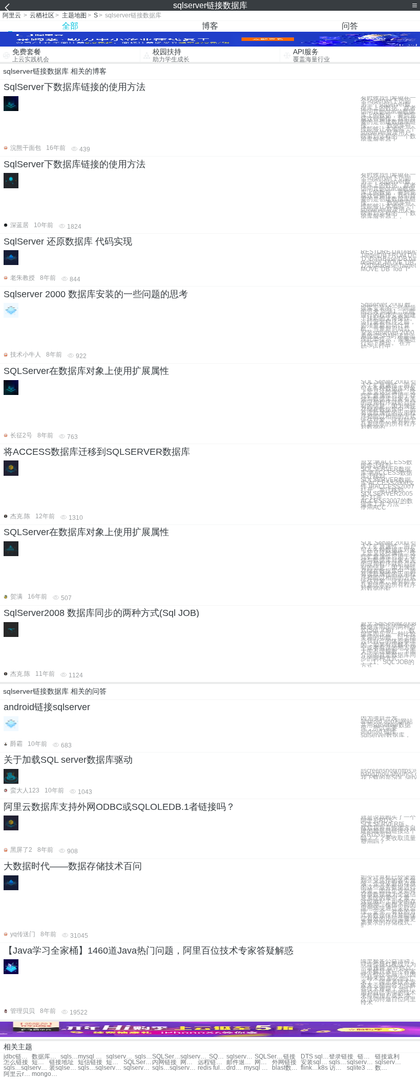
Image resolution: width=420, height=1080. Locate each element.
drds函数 (235, 1068)
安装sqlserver (315, 1062)
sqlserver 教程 (35, 1068)
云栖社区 (42, 15)
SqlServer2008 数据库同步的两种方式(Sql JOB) (101, 613)
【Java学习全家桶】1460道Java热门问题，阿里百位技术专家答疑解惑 (148, 950)
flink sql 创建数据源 (309, 1068)
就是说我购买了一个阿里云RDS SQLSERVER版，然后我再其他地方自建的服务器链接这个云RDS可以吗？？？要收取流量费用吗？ (388, 829)
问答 (350, 25)
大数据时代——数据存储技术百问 (73, 866)
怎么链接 (16, 1062)
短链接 (40, 1062)
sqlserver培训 (337, 1062)
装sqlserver (63, 1068)
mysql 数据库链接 (92, 1057)
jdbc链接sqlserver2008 (18, 1057)
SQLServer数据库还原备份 (217, 1057)
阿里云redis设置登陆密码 (18, 1074)
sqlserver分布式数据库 (240, 1057)
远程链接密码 (212, 1062)
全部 (70, 25)
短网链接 (114, 1062)
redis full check (212, 1068)
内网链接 (164, 1062)
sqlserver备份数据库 (120, 1057)
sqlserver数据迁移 (194, 1057)
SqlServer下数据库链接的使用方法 (74, 87)
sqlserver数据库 (69, 1057)
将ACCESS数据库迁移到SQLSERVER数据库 (97, 452)
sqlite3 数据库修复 (361, 1068)
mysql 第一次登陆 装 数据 (258, 1068)
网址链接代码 (189, 1062)
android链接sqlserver (47, 707)
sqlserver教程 (109, 1068)
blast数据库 (286, 1068)
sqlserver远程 (161, 1068)
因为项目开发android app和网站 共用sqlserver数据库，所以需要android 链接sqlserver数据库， (387, 726)
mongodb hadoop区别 (46, 1074)
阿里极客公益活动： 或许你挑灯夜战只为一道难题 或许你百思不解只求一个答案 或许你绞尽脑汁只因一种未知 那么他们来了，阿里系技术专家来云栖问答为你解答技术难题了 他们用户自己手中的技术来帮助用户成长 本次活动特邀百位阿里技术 (388, 982)
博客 (210, 25)
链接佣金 (366, 1057)
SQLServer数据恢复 (166, 1057)
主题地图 (74, 15)
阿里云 (12, 15)
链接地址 (61, 1062)
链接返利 (387, 1057)
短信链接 (90, 1062)
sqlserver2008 (361, 1062)
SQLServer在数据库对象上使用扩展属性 (86, 371)
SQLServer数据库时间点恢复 (269, 1057)
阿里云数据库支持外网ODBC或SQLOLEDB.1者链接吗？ (119, 807)
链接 (289, 1057)
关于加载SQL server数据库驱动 (68, 760)
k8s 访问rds (332, 1068)
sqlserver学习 (12, 1068)
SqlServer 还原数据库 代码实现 (68, 241)
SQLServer (137, 1062)
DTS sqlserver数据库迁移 (315, 1057)
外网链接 (284, 1062)
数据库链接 (46, 1057)
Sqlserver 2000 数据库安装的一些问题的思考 (96, 294)
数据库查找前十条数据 (383, 1068)
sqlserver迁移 (137, 1068)
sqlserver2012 (389, 1062)
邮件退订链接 (240, 1062)
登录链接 (341, 1057)
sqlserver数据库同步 (143, 1057)
